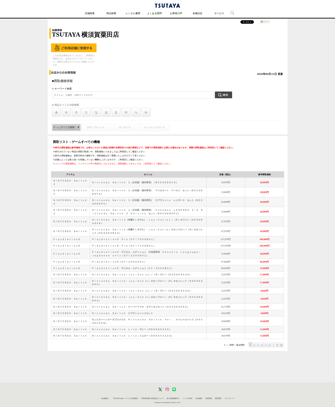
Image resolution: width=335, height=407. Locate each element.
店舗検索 (90, 13)
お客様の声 (176, 13)
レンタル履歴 (133, 13)
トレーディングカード (154, 127)
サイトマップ (229, 398)
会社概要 (199, 398)
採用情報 (208, 398)
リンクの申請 (187, 398)
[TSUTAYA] (167, 5)
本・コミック (125, 127)
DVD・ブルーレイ (95, 127)
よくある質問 (154, 13)
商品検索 (111, 13)
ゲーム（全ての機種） (66, 127)
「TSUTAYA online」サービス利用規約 (125, 398)
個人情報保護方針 (173, 398)
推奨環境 (218, 398)
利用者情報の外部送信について (152, 398)
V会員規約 (104, 398)
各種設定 (197, 13)
